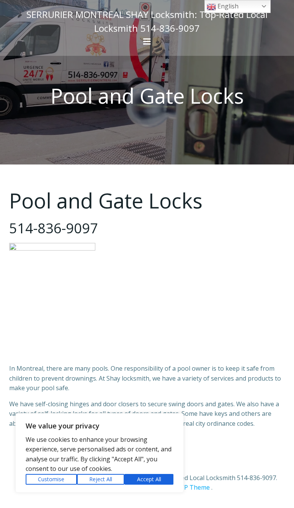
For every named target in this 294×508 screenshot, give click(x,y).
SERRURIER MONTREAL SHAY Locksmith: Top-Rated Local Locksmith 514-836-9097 (147, 21)
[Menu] (147, 41)
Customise (51, 479)
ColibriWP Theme (185, 487)
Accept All (149, 479)
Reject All (100, 479)
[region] (99, 453)
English (227, 6)
